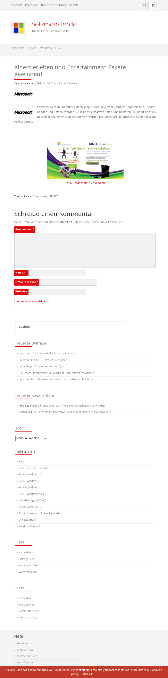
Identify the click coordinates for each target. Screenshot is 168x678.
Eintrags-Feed (27, 559)
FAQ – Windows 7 (29, 481)
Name (20, 273)
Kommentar (24, 229)
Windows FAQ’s (50, 48)
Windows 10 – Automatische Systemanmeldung (47, 354)
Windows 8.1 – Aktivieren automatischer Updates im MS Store (56, 379)
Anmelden (25, 553)
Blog (21, 462)
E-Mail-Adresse (26, 282)
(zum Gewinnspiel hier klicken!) (85, 183)
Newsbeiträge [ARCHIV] (46, 196)
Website (21, 291)
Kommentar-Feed (29, 566)
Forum (32, 48)
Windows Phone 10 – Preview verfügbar (43, 360)
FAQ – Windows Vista (31, 494)
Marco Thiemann (68, 83)
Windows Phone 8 (29, 526)
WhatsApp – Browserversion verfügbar (43, 367)
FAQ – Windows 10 (30, 475)
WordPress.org (27, 572)
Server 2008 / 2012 (30, 507)
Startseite (16, 5)
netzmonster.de (51, 24)
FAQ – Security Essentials (33, 468)
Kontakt (73, 5)
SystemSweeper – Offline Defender (39, 514)
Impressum (31, 5)
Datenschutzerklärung (54, 5)
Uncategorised (27, 520)
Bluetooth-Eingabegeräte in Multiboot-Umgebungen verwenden (57, 373)
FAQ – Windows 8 (29, 488)
